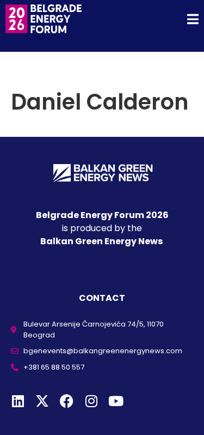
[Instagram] (91, 401)
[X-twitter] (42, 401)
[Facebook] (66, 401)
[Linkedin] (17, 401)
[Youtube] (115, 401)
